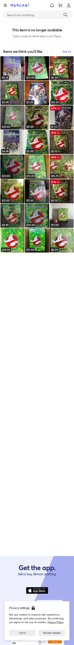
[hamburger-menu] (5, 5)
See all (67, 51)
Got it (22, 633)
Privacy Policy (55, 622)
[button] (52, 5)
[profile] (68, 5)
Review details (52, 633)
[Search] (65, 15)
